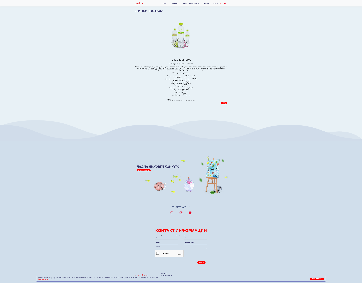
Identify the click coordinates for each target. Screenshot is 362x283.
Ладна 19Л (205, 3)
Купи (224, 103)
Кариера (215, 3)
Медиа (184, 3)
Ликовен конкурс (143, 170)
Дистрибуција (194, 3)
